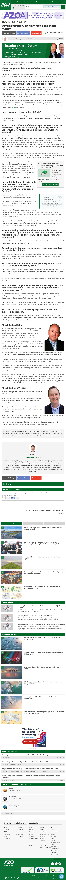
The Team (43, 845)
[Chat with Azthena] (61, 876)
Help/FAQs (43, 843)
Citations (6, 484)
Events (42, 829)
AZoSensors (19, 827)
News (30, 827)
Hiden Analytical (9, 780)
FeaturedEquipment (33, 523)
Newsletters (54, 832)
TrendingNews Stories (11, 523)
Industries (43, 838)
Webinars (32, 836)
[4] (11, 577)
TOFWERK (7, 757)
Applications (43, 836)
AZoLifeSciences (20, 836)
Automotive (12, 797)
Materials (42, 841)
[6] (11, 717)
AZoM (5, 827)
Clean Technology (14, 805)
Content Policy (55, 848)
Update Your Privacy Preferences (15, 878)
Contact (53, 834)
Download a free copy (50, 185)
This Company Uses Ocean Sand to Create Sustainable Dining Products (43, 683)
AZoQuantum (19, 829)
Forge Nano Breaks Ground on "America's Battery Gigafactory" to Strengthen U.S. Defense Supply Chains (43, 543)
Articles (31, 829)
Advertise (53, 836)
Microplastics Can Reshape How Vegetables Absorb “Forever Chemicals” (42, 587)
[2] (11, 547)
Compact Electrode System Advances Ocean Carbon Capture (42, 558)
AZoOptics (7, 834)
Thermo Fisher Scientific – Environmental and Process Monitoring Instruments (26, 771)
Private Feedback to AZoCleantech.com (52, 510)
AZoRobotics (7, 832)
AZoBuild (6, 836)
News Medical (20, 834)
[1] (11, 533)
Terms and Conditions (37, 436)
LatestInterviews (54, 523)
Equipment (32, 834)
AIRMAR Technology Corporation (13, 764)
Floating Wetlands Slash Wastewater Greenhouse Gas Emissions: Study (43, 528)
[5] (11, 592)
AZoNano (6, 829)
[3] (11, 562)
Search (53, 829)
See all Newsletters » (8, 813)
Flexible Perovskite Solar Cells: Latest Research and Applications (42, 638)
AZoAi (17, 832)
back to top (57, 859)
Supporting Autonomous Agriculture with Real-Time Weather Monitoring (28, 762)
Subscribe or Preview (15, 790)
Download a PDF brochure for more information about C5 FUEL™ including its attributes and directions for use (52, 201)
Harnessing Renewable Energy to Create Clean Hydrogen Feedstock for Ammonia (44, 572)
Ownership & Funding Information (55, 852)
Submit (61, 513)
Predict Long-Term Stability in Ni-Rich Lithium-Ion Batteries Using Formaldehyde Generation (31, 776)
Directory (31, 832)
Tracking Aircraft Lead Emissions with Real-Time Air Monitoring (42, 697)
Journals (31, 845)
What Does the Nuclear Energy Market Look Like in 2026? (42, 668)
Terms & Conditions (54, 839)
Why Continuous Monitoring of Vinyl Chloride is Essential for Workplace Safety (44, 712)
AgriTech (11, 788)
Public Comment (33, 510)
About (52, 827)
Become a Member (45, 847)
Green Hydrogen (44, 834)
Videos (42, 827)
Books (30, 841)
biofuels (14, 107)
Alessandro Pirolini (33, 457)
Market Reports (33, 838)
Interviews (43, 832)
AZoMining (7, 838)
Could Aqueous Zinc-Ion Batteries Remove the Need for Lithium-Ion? (43, 653)
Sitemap (53, 846)
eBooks (31, 843)
